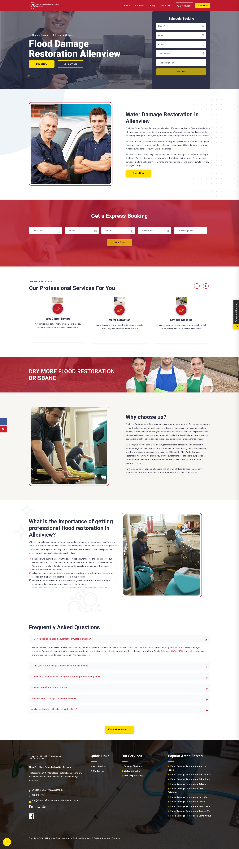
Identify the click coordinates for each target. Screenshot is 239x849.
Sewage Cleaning (57, 320)
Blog (152, 5)
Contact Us (165, 5)
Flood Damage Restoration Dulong (188, 784)
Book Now (203, 5)
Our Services (70, 64)
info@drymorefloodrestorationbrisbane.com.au (55, 800)
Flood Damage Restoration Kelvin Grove (190, 816)
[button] (119, 639)
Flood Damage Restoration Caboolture (190, 779)
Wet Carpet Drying (119, 318)
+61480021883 (177, 651)
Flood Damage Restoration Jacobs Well (190, 811)
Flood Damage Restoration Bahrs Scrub (190, 774)
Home (127, 5)
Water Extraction (181, 320)
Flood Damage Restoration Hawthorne (190, 806)
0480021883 (185, 6)
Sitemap (116, 838)
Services (139, 5)
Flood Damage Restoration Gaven (187, 801)
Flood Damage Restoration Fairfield (188, 797)
